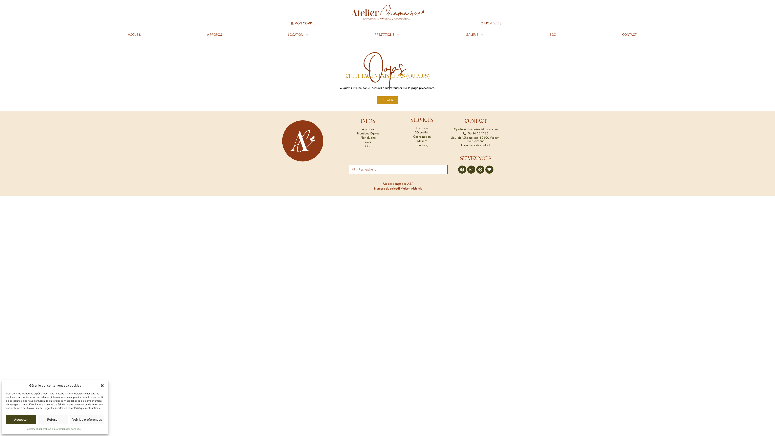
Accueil (134, 35)
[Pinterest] (480, 170)
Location (295, 35)
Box (553, 35)
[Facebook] (462, 170)
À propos (214, 35)
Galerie (472, 35)
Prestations (384, 35)
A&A (410, 184)
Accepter (21, 419)
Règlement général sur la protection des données (53, 428)
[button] (102, 386)
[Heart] (489, 170)
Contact (629, 35)
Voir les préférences (87, 419)
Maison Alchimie (411, 188)
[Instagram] (471, 170)
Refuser (53, 419)
